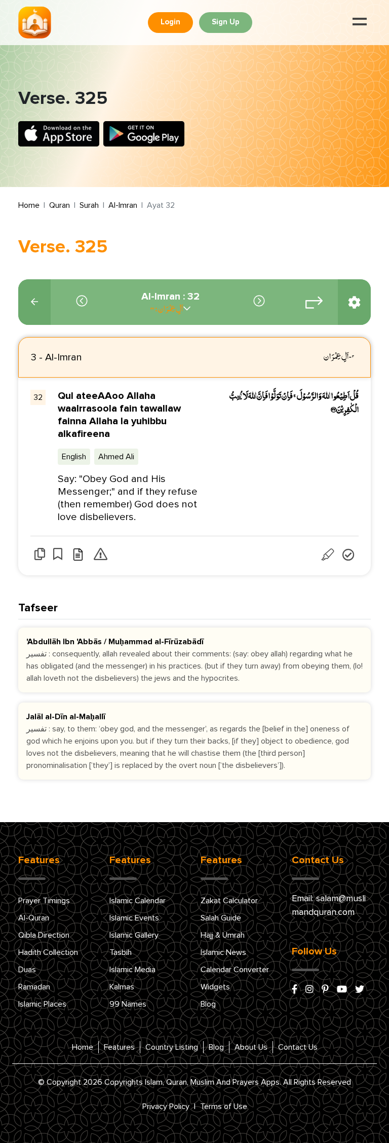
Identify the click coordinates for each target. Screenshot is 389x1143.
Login (170, 22)
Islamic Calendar (137, 901)
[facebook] (294, 989)
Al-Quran (33, 918)
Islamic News (223, 952)
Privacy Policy (165, 1106)
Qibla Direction (43, 935)
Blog (208, 1004)
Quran (59, 205)
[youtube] (342, 989)
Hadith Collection (48, 952)
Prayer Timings (44, 901)
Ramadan (34, 987)
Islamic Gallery (134, 935)
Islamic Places (42, 1004)
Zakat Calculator (229, 901)
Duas (27, 970)
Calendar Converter (235, 970)
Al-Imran (122, 205)
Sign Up (226, 22)
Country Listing (171, 1047)
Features (119, 1047)
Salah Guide (221, 918)
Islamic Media (132, 970)
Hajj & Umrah (223, 935)
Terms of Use (223, 1106)
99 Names (127, 1004)
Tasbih (120, 952)
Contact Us (298, 1047)
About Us (251, 1047)
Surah (89, 205)
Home (29, 205)
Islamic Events (134, 918)
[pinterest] (325, 989)
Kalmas (121, 987)
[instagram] (309, 989)
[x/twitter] (359, 989)
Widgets (215, 987)
